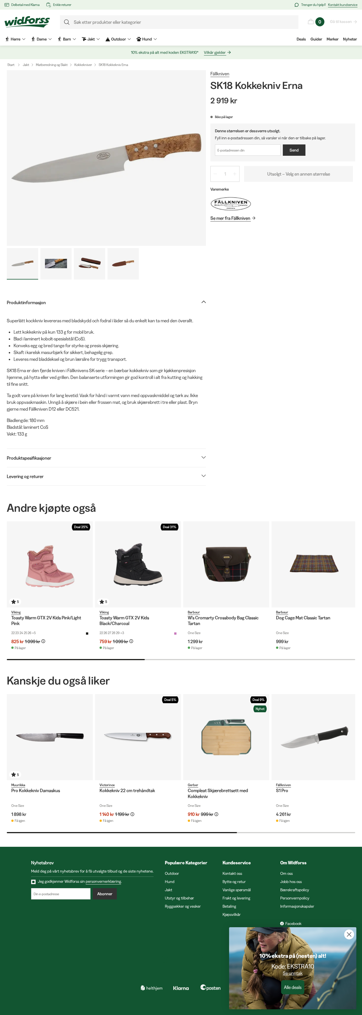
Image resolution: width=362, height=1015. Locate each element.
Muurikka (18, 785)
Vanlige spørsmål (237, 889)
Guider (316, 39)
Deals (301, 39)
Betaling (229, 906)
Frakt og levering (236, 898)
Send (294, 150)
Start (10, 65)
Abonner (104, 893)
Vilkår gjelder (215, 52)
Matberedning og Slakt (52, 65)
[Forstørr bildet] (106, 158)
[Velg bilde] (22, 264)
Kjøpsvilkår (232, 914)
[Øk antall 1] (234, 174)
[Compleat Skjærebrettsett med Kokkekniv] (226, 737)
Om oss (286, 873)
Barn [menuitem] (67, 39)
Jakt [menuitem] (91, 39)
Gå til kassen (341, 21)
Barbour (194, 612)
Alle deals (292, 987)
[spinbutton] (225, 174)
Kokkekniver (83, 65)
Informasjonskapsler (297, 906)
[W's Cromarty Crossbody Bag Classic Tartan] (226, 564)
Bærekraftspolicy (294, 889)
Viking (16, 612)
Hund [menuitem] (147, 39)
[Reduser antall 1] (215, 174)
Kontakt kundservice (342, 5)
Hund (169, 881)
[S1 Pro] (314, 737)
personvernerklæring (103, 881)
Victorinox (107, 785)
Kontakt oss (232, 873)
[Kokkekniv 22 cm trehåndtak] (138, 737)
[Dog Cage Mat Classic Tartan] (314, 564)
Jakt (26, 65)
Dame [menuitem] (42, 39)
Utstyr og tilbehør (179, 898)
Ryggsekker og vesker (183, 906)
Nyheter (350, 39)
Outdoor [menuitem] (118, 39)
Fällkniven (219, 73)
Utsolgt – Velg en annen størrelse (298, 174)
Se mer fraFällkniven (230, 218)
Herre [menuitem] (15, 39)
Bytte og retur (234, 881)
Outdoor (172, 873)
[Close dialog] (349, 934)
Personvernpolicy (294, 898)
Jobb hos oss (291, 881)
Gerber (193, 785)
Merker (333, 39)
